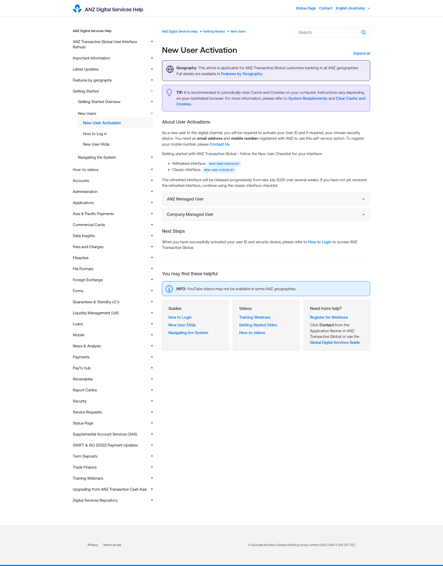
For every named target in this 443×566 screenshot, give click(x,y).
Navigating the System (188, 332)
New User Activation (102, 122)
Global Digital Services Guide (335, 342)
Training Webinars (255, 317)
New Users (238, 31)
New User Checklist (224, 163)
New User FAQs (96, 144)
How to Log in (95, 134)
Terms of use (112, 545)
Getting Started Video (258, 325)
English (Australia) (351, 8)
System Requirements (307, 98)
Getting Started (214, 31)
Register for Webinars (329, 317)
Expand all (362, 53)
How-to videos (252, 332)
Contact (326, 8)
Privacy (93, 545)
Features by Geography (241, 74)
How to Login (319, 242)
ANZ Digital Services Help (92, 31)
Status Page (306, 8)
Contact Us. (220, 144)
